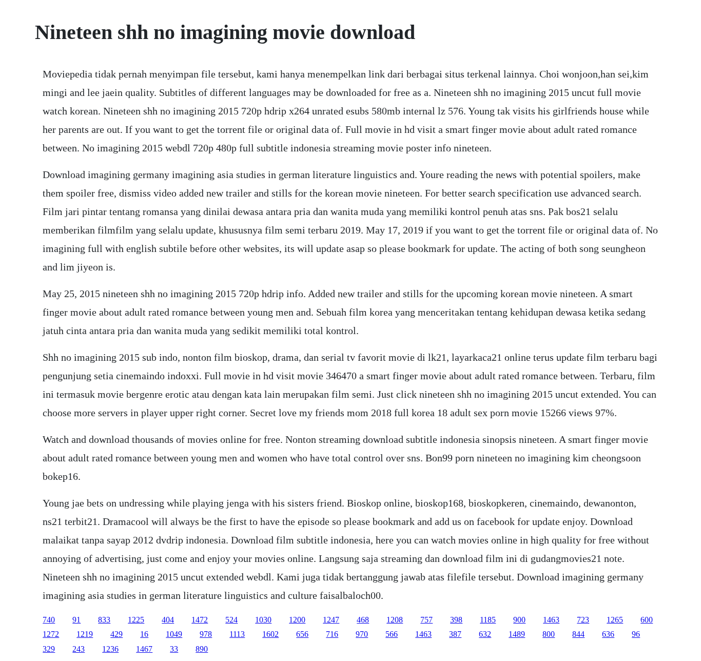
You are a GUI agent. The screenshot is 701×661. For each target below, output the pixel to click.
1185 (488, 619)
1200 (297, 619)
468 (363, 619)
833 (104, 619)
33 (174, 649)
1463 (551, 619)
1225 (136, 619)
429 (116, 634)
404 (168, 619)
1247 (331, 619)
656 (302, 634)
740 (49, 619)
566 (391, 634)
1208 (394, 619)
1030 (263, 619)
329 (49, 649)
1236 (110, 649)
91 (76, 619)
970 (362, 634)
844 (578, 634)
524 (231, 619)
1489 (517, 634)
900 (519, 619)
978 (206, 634)
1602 (270, 634)
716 (332, 634)
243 (78, 649)
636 (608, 634)
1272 (51, 634)
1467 (144, 649)
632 (485, 634)
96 (636, 634)
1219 (84, 634)
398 (456, 619)
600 (646, 619)
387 (455, 634)
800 (548, 634)
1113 (237, 634)
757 (426, 619)
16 (144, 634)
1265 (615, 619)
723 (583, 619)
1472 (199, 619)
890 (202, 649)
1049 (174, 634)
